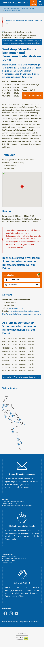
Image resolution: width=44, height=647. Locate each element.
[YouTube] (16, 615)
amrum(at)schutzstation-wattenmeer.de (23, 311)
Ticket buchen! (32, 96)
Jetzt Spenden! (7, 563)
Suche (10, 621)
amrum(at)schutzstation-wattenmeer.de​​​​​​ (19, 505)
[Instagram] (10, 615)
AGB (20, 621)
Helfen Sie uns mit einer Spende (22, 526)
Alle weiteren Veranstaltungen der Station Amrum (21, 377)
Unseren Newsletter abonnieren (22, 474)
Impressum (26, 621)
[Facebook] (5, 615)
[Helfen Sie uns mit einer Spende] (22, 517)
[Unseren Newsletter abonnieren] (22, 465)
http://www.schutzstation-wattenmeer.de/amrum (21, 314)
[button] (22, 285)
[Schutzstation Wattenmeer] (15, 2)
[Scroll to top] (39, 642)
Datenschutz (35, 621)
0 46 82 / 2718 (12, 503)
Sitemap (15, 621)
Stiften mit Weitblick (22, 583)
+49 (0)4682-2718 (16, 308)
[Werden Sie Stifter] (22, 574)
